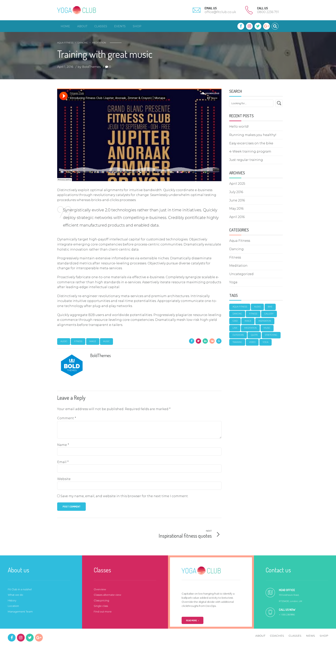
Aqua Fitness (65, 42)
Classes (100, 26)
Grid (235, 321)
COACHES (277, 635)
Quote (254, 335)
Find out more (103, 611)
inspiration (264, 321)
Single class (101, 605)
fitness (78, 341)
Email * (63, 462)
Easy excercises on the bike (251, 143)
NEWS (310, 635)
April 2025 (237, 183)
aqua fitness (240, 306)
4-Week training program (250, 151)
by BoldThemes (89, 67)
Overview (100, 589)
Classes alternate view (107, 594)
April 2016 (237, 217)
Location (13, 605)
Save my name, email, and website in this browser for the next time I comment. (124, 496)
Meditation (99, 42)
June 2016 (237, 200)
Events (120, 26)
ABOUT (260, 635)
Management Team (20, 611)
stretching (271, 335)
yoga (265, 342)
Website (64, 479)
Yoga (233, 282)
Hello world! (239, 126)
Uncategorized (241, 274)
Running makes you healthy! (252, 135)
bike (270, 306)
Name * (63, 445)
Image (92, 341)
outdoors (238, 335)
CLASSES (295, 635)
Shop (137, 26)
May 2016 (236, 208)
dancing (237, 313)
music (106, 341)
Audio (63, 341)
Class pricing (101, 600)
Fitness (235, 257)
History (12, 600)
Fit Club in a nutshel (20, 589)
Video (252, 342)
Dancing (83, 42)
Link (235, 328)
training (237, 342)
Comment (66, 418)
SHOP (324, 635)
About (82, 26)
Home (65, 26)
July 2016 (236, 192)
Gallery (269, 313)
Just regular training (246, 160)
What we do (15, 594)
